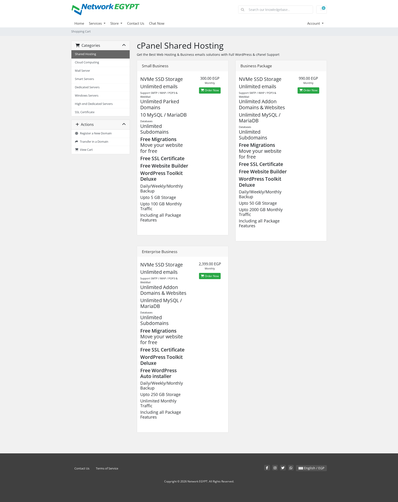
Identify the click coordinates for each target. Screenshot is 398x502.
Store (115, 23)
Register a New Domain (95, 133)
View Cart (86, 150)
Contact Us (135, 23)
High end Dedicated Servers (94, 104)
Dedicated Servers (87, 87)
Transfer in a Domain (93, 142)
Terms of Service (107, 468)
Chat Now (156, 23)
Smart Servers (84, 79)
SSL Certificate (84, 112)
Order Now (211, 90)
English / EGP (313, 468)
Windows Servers (86, 95)
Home (79, 23)
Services (96, 23)
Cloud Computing (87, 62)
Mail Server (82, 71)
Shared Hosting (85, 54)
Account (314, 23)
